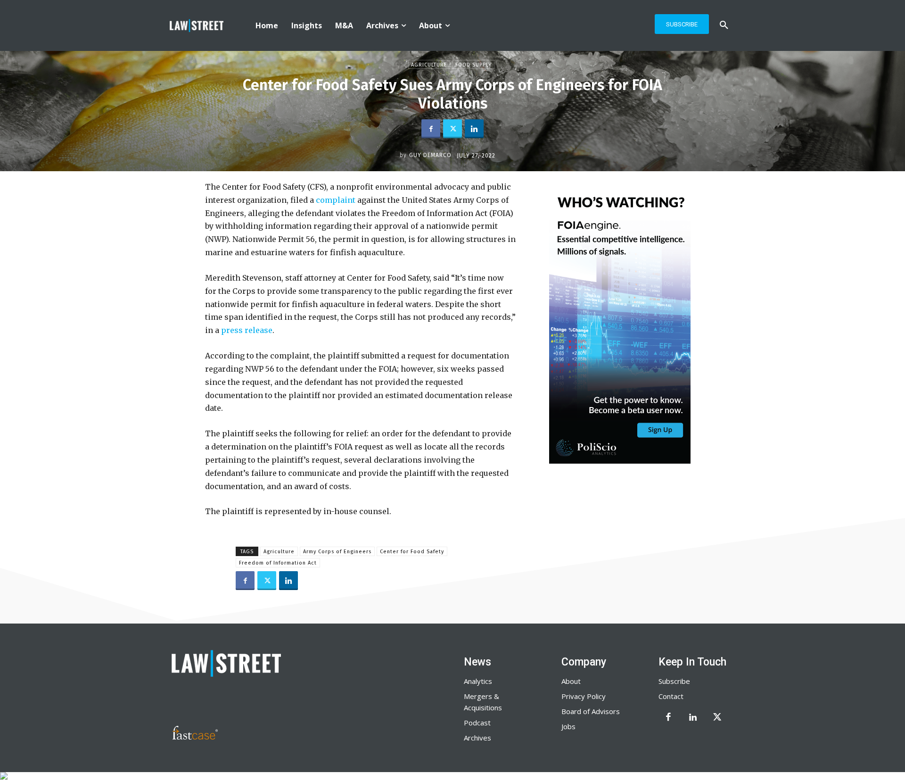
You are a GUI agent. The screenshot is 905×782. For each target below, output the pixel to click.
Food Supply (473, 65)
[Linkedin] (474, 128)
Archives (477, 737)
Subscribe (674, 681)
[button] (724, 25)
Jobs (568, 726)
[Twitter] (452, 128)
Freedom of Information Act (278, 563)
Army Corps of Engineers (337, 552)
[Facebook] (430, 128)
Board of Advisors (590, 711)
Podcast (477, 722)
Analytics (478, 681)
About (571, 681)
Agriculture (429, 65)
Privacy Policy (583, 696)
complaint (334, 200)
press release (246, 330)
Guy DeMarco (430, 155)
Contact (670, 696)
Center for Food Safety (412, 552)
